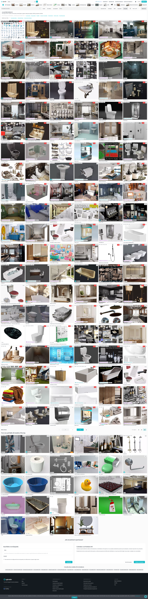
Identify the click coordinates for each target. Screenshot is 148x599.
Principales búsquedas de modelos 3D (90, 586)
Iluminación (50, 15)
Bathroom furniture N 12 (78, 514)
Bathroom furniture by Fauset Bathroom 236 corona (131, 283)
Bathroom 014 (3, 120)
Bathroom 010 (28, 120)
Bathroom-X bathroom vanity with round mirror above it (83, 535)
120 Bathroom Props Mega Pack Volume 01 (105, 283)
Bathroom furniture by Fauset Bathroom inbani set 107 (107, 140)
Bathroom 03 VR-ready (53, 222)
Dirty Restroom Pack (53, 39)
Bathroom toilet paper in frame (5, 59)
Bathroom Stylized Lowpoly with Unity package (57, 453)
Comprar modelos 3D (56, 579)
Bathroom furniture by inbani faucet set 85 (81, 323)
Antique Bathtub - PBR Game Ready (6, 100)
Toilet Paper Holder (53, 425)
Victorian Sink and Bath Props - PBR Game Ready (33, 140)
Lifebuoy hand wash (102, 514)
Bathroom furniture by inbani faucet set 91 (81, 303)
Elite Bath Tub (77, 384)
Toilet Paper (76, 181)
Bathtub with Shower (4, 453)
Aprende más (137, 595)
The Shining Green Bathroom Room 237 (7, 222)
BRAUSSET (125, 453)
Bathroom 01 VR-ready (126, 59)
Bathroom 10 (52, 59)
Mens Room (125, 79)
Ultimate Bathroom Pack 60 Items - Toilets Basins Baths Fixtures (10, 323)
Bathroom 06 (76, 161)
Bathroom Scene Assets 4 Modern (104, 201)
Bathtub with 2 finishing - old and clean (105, 79)
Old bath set (27, 514)
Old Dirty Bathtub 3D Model (30, 364)
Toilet (26, 453)
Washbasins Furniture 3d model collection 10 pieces (82, 79)
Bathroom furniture (53, 303)
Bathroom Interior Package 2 (54, 79)
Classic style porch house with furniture (31, 384)
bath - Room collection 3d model (55, 161)
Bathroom (124, 140)
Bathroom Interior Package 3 (5, 140)
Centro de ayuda (24, 585)
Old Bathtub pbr (77, 283)
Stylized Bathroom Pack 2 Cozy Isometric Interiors (130, 201)
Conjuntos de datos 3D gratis (58, 583)
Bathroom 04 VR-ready (4, 425)
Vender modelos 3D (86, 579)
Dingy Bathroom (125, 100)
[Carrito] (136, 2)
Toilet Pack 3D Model (29, 425)
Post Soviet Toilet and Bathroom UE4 (128, 222)
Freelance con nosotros (87, 585)
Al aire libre (56, 15)
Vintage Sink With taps (29, 535)
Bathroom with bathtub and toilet (31, 181)
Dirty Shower (125, 120)
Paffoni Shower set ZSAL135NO (103, 262)
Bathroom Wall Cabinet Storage (6, 242)
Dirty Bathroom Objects (126, 384)
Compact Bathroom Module (127, 514)
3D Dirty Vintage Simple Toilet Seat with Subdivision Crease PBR (10, 303)
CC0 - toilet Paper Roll (29, 474)
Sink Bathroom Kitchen (53, 384)
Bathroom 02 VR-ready (53, 283)
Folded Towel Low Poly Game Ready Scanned (57, 323)
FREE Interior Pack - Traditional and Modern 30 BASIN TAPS (107, 494)
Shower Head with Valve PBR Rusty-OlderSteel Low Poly (107, 323)
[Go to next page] (80, 430)
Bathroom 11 (28, 100)
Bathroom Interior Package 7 (79, 59)
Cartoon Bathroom (77, 140)
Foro (115, 584)
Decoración (33, 15)
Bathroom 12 (101, 303)
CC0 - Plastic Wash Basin (4, 494)
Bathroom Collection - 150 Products (6, 39)
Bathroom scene (28, 303)
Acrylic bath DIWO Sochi (127, 364)
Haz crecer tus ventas (87, 581)
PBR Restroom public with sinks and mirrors (105, 39)
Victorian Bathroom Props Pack (30, 39)
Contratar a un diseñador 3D (57, 585)
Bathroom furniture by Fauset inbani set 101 (129, 425)
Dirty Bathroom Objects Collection (55, 242)
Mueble (38, 15)
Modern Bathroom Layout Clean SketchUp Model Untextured (59, 494)
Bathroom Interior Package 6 (103, 161)
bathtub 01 (3, 283)
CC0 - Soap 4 (101, 474)
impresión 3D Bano (28, 18)
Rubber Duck (77, 494)
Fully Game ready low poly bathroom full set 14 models (107, 100)
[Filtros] (130, 8)
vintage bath (3, 514)
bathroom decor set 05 (4, 181)
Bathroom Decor (101, 425)
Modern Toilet (52, 100)
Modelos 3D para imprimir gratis (58, 588)
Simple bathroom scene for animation (31, 283)
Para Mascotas (62, 15)
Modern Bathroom (4, 262)
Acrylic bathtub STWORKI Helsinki (128, 242)
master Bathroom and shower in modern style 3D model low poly (84, 453)
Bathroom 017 (77, 120)
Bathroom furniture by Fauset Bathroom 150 (32, 262)
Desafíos (115, 582)
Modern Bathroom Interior (30, 201)
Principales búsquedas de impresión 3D (90, 588)
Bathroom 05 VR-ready (102, 181)
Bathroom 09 (76, 242)
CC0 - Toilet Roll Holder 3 (127, 474)
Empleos (23, 583)
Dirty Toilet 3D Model (4, 161)
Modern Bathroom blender (78, 262)
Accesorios (28, 15)
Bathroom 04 (76, 425)
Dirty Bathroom (101, 242)
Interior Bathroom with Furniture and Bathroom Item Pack (107, 59)
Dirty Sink (51, 181)
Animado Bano (20, 18)
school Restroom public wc (5, 384)
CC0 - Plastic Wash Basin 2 (29, 494)
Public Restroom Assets (29, 222)
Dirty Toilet (76, 364)
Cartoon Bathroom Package (54, 262)
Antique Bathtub (101, 384)
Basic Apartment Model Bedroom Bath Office (130, 494)
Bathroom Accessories (53, 474)
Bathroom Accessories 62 (127, 181)
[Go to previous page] (65, 430)
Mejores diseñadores (117, 581)
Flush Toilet (27, 323)
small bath (51, 535)
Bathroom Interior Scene (29, 59)
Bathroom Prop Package (78, 201)
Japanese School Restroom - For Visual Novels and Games (131, 39)
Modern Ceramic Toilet (102, 120)
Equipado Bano (14, 18)
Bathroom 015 (52, 140)
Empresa (23, 579)
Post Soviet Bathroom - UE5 (5, 79)
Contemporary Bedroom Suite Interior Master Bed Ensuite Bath (35, 242)
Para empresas (55, 581)
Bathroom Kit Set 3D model (103, 453)
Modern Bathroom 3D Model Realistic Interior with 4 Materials (59, 201)
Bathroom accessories (4, 364)
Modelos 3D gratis (56, 586)
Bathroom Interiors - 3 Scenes (54, 364)
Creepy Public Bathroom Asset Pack (80, 39)
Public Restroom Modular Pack (30, 79)
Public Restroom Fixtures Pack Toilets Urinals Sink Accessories (108, 364)
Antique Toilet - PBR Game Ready (128, 303)
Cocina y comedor (43, 15)
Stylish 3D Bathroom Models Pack (80, 474)
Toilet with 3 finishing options (127, 161)
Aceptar (74, 597)
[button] (35, 2)
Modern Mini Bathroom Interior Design (7, 474)
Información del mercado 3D (88, 583)
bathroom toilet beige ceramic (54, 514)
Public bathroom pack (78, 222)
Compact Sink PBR (77, 100)
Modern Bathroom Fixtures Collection (55, 120)
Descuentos (55, 590)
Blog (22, 581)
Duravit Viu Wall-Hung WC (127, 262)
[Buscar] (37, 2)
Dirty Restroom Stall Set (4, 201)
